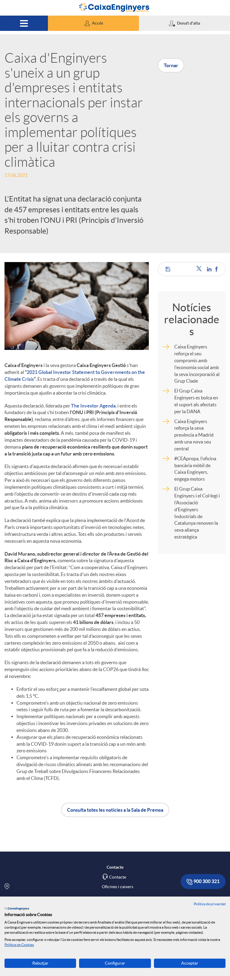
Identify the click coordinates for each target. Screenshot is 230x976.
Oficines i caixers (117, 886)
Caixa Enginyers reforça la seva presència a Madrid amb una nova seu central (194, 435)
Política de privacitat (210, 904)
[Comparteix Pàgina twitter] (200, 269)
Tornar (171, 65)
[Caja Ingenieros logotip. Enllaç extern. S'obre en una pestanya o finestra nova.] (16, 908)
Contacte (117, 877)
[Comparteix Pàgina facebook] (216, 269)
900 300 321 (206, 881)
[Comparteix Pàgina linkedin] (209, 269)
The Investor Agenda (93, 405)
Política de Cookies (19, 945)
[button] (93, 23)
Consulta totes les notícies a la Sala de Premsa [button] (115, 810)
